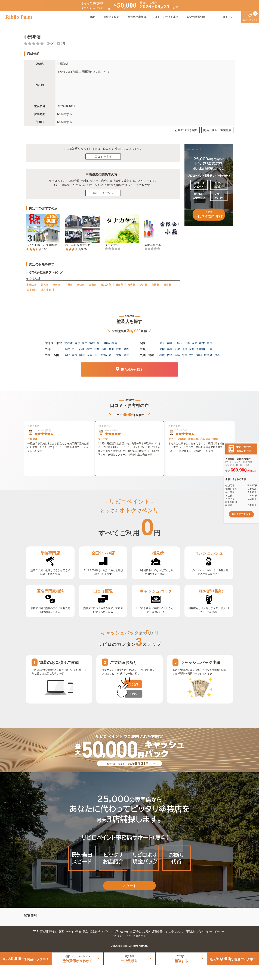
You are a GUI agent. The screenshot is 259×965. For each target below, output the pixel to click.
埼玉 (180, 343)
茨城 (195, 343)
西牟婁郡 (32, 289)
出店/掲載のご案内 (140, 931)
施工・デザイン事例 (166, 17)
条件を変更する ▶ (241, 514)
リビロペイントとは (120, 936)
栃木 (202, 343)
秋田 (99, 343)
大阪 (162, 349)
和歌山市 (32, 284)
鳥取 (67, 355)
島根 (74, 355)
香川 (111, 355)
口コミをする (103, 156)
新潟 (67, 349)
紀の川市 (106, 284)
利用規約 (190, 931)
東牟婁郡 (46, 289)
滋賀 (184, 349)
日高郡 (167, 284)
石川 (82, 349)
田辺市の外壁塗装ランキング (44, 272)
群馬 (209, 343)
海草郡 (131, 284)
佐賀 (169, 355)
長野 (104, 349)
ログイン (107, 931)
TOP (92, 17)
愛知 (111, 349)
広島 (89, 355)
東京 (162, 343)
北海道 (68, 343)
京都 (177, 349)
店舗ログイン (140, 936)
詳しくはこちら (103, 193)
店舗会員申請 (159, 931)
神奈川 (171, 343)
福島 (114, 343)
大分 (192, 355)
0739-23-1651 (66, 106)
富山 (74, 349)
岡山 (82, 355)
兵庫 (169, 349)
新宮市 (93, 284)
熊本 (184, 355)
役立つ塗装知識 (196, 17)
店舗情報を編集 (188, 130)
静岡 (126, 349)
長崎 (177, 355)
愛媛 (119, 355)
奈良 (192, 349)
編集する (66, 114)
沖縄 (217, 355)
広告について (176, 931)
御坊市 (81, 284)
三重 (209, 349)
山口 (97, 355)
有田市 (69, 284)
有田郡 (155, 284)
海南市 (45, 284)
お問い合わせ (120, 931)
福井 (89, 349)
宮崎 (199, 355)
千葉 (187, 343)
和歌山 (200, 349)
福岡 (162, 355)
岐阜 (119, 349)
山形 (107, 343)
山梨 (97, 349)
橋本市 (57, 284)
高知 (126, 355)
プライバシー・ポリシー (210, 931)
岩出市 (119, 284)
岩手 (85, 343)
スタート (129, 885)
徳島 (104, 355)
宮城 (92, 343)
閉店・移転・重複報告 (217, 130)
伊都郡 (143, 284)
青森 (77, 343)
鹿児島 (208, 355)
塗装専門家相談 (137, 17)
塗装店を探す (111, 17)
